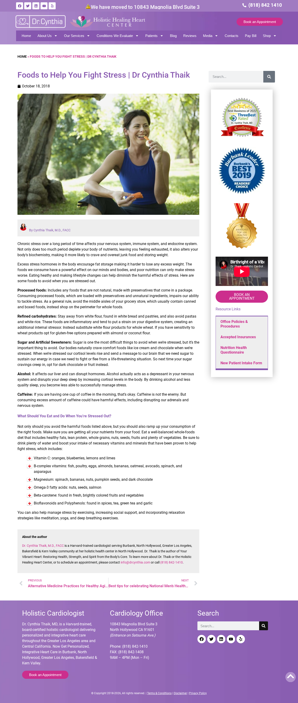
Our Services (74, 36)
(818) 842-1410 (171, 562)
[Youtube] (44, 5)
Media (207, 36)
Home (26, 36)
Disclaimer (180, 693)
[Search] (269, 77)
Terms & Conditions (159, 693)
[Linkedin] (35, 5)
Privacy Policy (198, 693)
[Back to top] (291, 676)
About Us (44, 36)
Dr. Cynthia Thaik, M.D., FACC (43, 545)
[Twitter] (27, 5)
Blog (173, 36)
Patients (151, 36)
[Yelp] (52, 5)
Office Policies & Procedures (234, 323)
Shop (267, 36)
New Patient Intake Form (241, 363)
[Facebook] (19, 5)
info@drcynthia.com (135, 562)
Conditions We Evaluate (115, 36)
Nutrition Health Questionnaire (233, 350)
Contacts (231, 36)
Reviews (189, 36)
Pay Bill (250, 36)
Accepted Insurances (238, 337)
